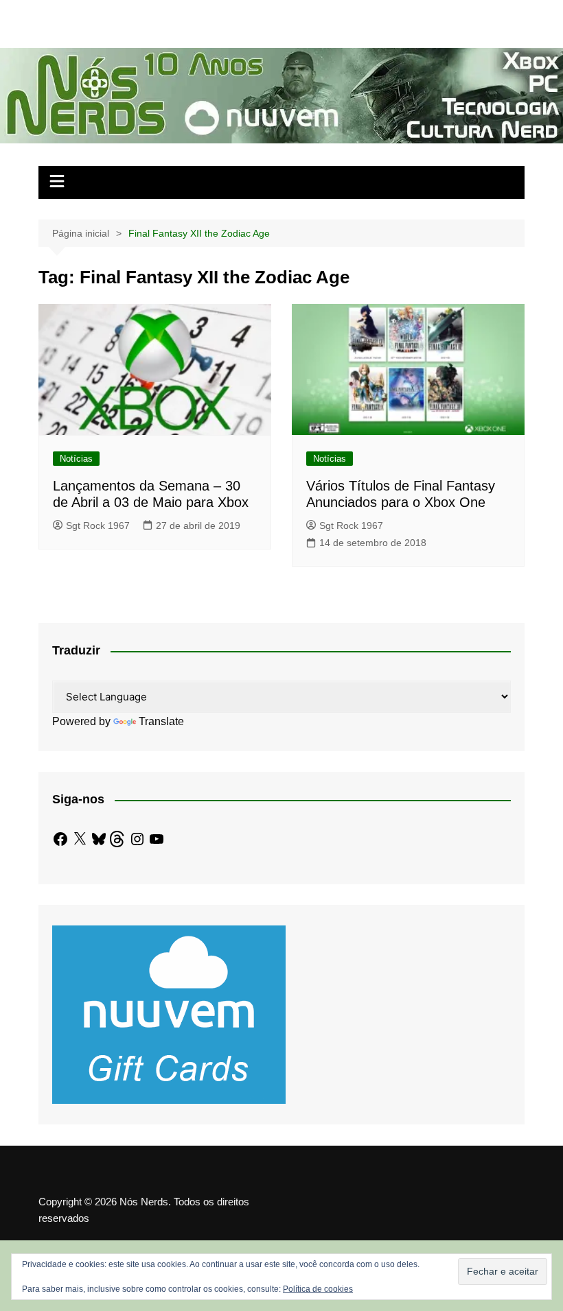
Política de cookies (318, 1289)
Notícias (76, 458)
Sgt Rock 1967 (98, 525)
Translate (161, 721)
